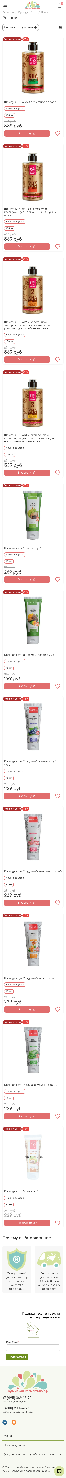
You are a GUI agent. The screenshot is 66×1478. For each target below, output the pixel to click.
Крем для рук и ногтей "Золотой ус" (29, 655)
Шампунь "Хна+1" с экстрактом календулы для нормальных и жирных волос (30, 212)
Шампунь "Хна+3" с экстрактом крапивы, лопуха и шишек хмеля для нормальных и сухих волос (29, 438)
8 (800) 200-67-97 (15, 1408)
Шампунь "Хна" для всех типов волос (30, 102)
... (35, 12)
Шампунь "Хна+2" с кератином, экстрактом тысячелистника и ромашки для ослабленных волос (27, 325)
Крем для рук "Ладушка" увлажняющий (30, 1084)
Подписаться (27, 1222)
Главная (8, 12)
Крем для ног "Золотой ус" (22, 548)
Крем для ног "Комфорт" (21, 1191)
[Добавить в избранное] (58, 133)
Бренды (23, 12)
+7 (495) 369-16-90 (16, 1398)
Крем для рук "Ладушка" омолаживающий (33, 871)
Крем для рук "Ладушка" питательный (30, 978)
